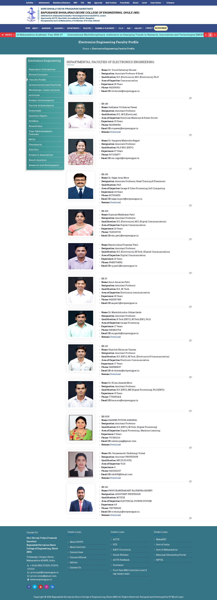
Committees (76, 552)
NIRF (75, 3)
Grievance (170, 3)
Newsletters (35, 126)
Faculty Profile (37, 79)
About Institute (77, 547)
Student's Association (41, 154)
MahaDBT (161, 539)
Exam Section (156, 3)
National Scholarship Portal (171, 554)
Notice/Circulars (38, 74)
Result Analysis (37, 159)
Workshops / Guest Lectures (44, 89)
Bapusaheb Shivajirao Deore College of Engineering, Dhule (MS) (85, 596)
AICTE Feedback (121, 559)
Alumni (135, 3)
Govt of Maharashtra (166, 549)
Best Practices (111, 3)
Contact (149, 28)
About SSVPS (76, 541)
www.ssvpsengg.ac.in (41, 579)
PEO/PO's (34, 149)
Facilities (87, 28)
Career (144, 3)
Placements (35, 144)
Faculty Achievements (41, 105)
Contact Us (75, 567)
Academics (58, 28)
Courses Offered (78, 557)
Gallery (138, 28)
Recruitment (161, 28)
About (35, 28)
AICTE (116, 539)
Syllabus (33, 120)
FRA (82, 3)
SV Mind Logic (175, 596)
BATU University (122, 549)
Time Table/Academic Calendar (40, 133)
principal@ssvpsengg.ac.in (45, 572)
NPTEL (160, 559)
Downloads (35, 110)
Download (115, 131)
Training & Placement (105, 28)
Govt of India (162, 544)
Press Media (124, 3)
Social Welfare (120, 554)
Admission (46, 28)
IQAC (129, 28)
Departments (73, 28)
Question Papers (38, 115)
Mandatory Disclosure (61, 3)
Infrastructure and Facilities (45, 84)
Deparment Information (42, 69)
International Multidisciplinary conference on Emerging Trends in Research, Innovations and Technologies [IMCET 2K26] (125, 34)
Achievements (44, 3)
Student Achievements (41, 100)
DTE (115, 544)
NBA (89, 3)
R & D (121, 28)
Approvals (98, 3)
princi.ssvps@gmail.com (44, 575)
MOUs (32, 139)
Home (27, 28)
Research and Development (44, 165)
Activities (29, 3)
